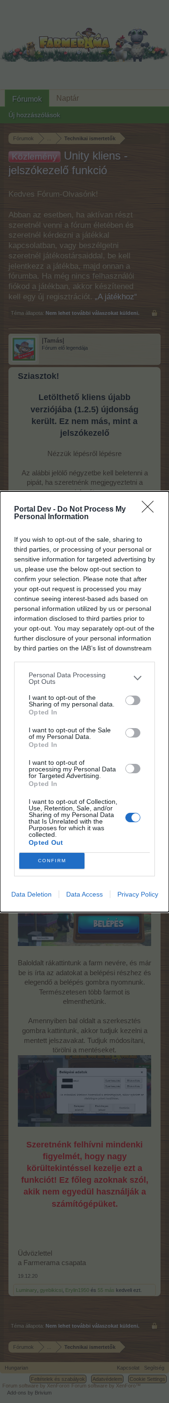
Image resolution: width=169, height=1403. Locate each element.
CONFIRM (52, 860)
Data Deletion (31, 894)
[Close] (151, 510)
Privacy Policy (137, 894)
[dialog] (84, 701)
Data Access (84, 894)
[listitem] (84, 678)
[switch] (132, 700)
